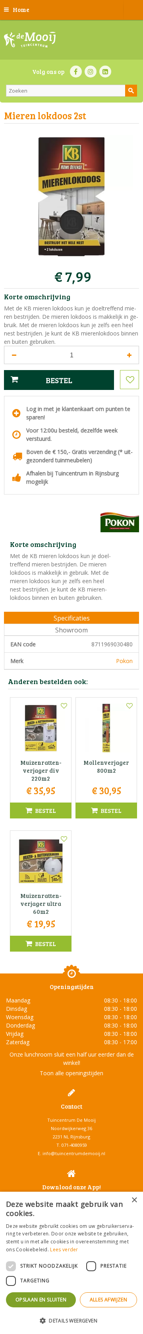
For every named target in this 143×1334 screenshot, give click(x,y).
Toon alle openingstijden (71, 1073)
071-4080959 (74, 1145)
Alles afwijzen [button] (109, 1299)
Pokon (124, 661)
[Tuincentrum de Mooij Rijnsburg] (30, 40)
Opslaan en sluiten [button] (40, 1299)
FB (76, 72)
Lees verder (64, 1249)
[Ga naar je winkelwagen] (133, 10)
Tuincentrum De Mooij (71, 1120)
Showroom (71, 630)
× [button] (134, 1200)
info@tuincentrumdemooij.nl (74, 1153)
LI (105, 72)
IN (91, 72)
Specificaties (72, 618)
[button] (71, 1320)
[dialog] (71, 1263)
